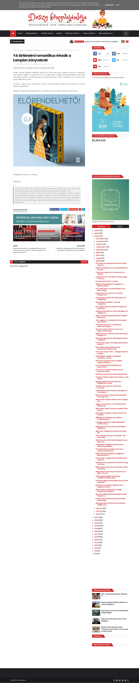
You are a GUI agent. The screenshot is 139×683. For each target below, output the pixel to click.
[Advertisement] (110, 158)
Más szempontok (105, 33)
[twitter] (120, 680)
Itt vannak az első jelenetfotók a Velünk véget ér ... (111, 264)
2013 (96, 545)
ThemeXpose (21, 680)
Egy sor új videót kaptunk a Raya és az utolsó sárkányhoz (114, 603)
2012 (96, 548)
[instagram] (117, 680)
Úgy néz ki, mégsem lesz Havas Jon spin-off (111, 432)
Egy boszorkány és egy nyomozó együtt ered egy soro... (111, 396)
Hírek (20, 33)
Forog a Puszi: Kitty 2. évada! (107, 281)
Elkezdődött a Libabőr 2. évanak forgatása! (108, 303)
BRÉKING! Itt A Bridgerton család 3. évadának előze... (109, 418)
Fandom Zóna (46, 33)
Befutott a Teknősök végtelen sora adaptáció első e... (109, 486)
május (98, 258)
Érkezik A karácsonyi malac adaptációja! (111, 374)
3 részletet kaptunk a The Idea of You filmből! (110, 273)
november (100, 241)
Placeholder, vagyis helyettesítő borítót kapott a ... (111, 459)
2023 (96, 517)
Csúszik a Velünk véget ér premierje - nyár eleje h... (112, 378)
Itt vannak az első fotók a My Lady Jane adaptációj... (111, 298)
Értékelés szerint (72, 33)
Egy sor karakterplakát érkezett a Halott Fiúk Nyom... (111, 316)
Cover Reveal (18, 233)
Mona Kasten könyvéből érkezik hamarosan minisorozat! (108, 348)
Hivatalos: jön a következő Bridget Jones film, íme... (111, 441)
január (99, 514)
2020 (96, 526)
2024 (96, 236)
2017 (96, 534)
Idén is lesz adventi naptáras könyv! (72, 237)
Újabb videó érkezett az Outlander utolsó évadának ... (112, 468)
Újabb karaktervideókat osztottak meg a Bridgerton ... (112, 334)
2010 (96, 554)
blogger (84, 262)
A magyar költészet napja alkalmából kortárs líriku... (110, 423)
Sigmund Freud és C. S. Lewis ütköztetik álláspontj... (111, 405)
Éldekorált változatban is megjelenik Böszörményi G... (110, 454)
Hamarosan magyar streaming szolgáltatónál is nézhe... (108, 477)
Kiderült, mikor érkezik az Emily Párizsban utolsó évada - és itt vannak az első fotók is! (114, 629)
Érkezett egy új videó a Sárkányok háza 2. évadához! (112, 339)
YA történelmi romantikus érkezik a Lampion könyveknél (109, 450)
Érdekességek (31, 33)
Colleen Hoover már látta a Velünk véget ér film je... (111, 278)
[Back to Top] (128, 680)
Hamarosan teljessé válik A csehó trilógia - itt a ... (112, 400)
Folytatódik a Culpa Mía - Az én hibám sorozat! (25, 237)
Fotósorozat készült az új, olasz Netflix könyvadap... (110, 499)
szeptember (101, 247)
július (98, 253)
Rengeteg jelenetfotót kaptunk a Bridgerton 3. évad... (109, 382)
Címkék (119, 226)
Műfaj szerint (88, 33)
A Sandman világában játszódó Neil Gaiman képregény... (109, 445)
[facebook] (114, 680)
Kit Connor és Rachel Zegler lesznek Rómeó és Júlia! (109, 370)
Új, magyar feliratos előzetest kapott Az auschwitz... (111, 307)
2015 (96, 540)
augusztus (100, 250)
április (98, 261)
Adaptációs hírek (120, 41)
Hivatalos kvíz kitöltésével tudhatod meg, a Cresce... (112, 463)
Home (15, 50)
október (99, 244)
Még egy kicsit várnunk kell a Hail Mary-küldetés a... (111, 427)
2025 (96, 233)
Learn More (109, 5)
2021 (96, 523)
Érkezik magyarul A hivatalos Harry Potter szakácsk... (112, 481)
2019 (96, 529)
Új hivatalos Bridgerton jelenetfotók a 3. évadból (111, 414)
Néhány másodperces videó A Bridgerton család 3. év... (112, 312)
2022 (96, 520)
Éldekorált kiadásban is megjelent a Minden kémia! (110, 285)
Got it (118, 5)
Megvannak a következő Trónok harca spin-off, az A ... (111, 472)
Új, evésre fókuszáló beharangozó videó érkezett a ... (111, 495)
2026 (96, 231)
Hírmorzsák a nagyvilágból (25, 50)
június (98, 255)
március (99, 508)
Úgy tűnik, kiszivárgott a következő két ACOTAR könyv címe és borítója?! (48, 236)
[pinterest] (122, 680)
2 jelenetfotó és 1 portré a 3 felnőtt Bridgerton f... (109, 294)
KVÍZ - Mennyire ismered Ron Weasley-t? (114, 595)
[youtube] (125, 680)
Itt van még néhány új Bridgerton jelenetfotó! (108, 366)
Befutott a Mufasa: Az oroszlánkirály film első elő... (112, 269)
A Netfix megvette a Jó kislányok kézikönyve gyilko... (108, 325)
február (99, 511)
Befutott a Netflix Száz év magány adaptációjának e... (109, 361)
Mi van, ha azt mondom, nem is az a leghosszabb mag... (109, 330)
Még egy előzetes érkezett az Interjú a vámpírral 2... (110, 504)
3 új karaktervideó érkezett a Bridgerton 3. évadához (111, 391)
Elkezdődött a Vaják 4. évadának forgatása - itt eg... (108, 357)
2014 (96, 543)
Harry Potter (68, 41)
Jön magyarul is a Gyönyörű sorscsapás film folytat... (111, 321)
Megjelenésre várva (39, 50)
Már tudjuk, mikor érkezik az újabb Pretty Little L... (112, 409)
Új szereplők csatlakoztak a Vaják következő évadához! (109, 490)
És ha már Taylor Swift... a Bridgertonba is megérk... (112, 352)
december (100, 239)
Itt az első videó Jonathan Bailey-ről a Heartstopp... (110, 289)
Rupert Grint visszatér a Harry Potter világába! (90, 41)
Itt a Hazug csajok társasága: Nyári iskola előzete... (112, 343)
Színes (58, 33)
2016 (96, 537)
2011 (96, 551)
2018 (96, 531)
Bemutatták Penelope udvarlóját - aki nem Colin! (110, 436)
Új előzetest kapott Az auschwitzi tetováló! (108, 387)
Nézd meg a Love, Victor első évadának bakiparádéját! (114, 612)
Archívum (101, 226)
